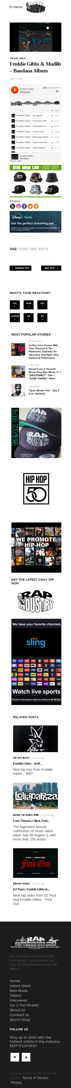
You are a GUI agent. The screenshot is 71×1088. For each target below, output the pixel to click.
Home (15, 981)
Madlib (43, 249)
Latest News (20, 985)
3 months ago (38, 758)
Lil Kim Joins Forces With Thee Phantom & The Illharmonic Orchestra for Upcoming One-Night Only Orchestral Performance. (43, 351)
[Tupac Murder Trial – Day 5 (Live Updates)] (18, 390)
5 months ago (47, 815)
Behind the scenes (23, 814)
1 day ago (34, 364)
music (23, 58)
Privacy (16, 1082)
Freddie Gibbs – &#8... (27, 763)
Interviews (18, 1000)
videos (26, 883)
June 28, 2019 (16, 78)
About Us (17, 1010)
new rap (17, 883)
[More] (36, 206)
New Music (19, 990)
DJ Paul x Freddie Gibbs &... (31, 889)
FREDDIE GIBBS (27, 249)
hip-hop (14, 58)
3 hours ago (35, 341)
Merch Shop (20, 1019)
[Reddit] (30, 206)
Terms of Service (35, 1078)
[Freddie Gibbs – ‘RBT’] (35, 738)
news (36, 814)
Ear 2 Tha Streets (24, 1005)
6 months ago (38, 884)
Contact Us (19, 1014)
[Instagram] (18, 206)
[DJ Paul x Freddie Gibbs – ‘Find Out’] (35, 863)
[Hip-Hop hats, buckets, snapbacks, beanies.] (35, 181)
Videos (16, 995)
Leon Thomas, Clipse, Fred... (31, 820)
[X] (12, 206)
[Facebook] (24, 206)
